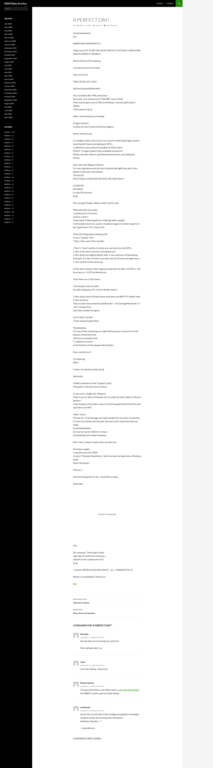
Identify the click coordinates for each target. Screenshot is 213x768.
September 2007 (10, 58)
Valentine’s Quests (81, 601)
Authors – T (8, 201)
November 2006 (10, 93)
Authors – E (8, 149)
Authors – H (8, 160)
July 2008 (8, 24)
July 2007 (8, 65)
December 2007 (10, 48)
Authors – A (8, 135)
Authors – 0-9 (9, 132)
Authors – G (8, 156)
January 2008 (9, 44)
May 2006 (8, 114)
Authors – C (8, 142)
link (75, 583)
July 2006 (8, 107)
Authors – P (8, 187)
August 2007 (9, 62)
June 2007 (8, 69)
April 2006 (8, 117)
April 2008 (8, 34)
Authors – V (8, 208)
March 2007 (9, 79)
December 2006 (10, 90)
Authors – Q (9, 191)
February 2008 (10, 41)
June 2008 (8, 27)
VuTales (159, 3)
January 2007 (9, 86)
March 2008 (9, 38)
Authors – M (9, 177)
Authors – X (8, 215)
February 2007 (10, 83)
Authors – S (8, 198)
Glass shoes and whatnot (84, 611)
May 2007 (8, 72)
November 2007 (10, 51)
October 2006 (9, 96)
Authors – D (8, 146)
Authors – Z (8, 222)
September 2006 (10, 100)
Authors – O (9, 184)
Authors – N (8, 181)
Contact (170, 3)
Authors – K (8, 170)
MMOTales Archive (15, 3)
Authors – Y (8, 219)
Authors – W (9, 212)
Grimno (98, 25)
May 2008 (8, 31)
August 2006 (9, 103)
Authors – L (8, 174)
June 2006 (8, 110)
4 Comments (111, 25)
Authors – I (8, 163)
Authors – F (8, 153)
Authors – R (8, 194)
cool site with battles (129, 689)
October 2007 (9, 55)
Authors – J (8, 167)
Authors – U (8, 205)
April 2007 (8, 76)
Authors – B (8, 139)
